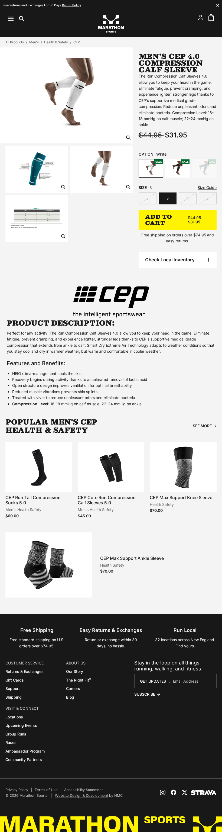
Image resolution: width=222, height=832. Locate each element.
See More (202, 426)
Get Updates (153, 681)
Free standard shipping (30, 639)
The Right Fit (78, 680)
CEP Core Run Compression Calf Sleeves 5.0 (107, 500)
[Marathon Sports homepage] (111, 24)
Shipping (13, 697)
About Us (76, 663)
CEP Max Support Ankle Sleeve (132, 558)
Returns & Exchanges (24, 671)
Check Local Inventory (170, 259)
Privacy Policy (16, 790)
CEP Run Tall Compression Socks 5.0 (33, 500)
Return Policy (71, 5)
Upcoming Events (21, 725)
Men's (34, 42)
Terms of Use (46, 790)
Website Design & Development (81, 795)
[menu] (16, 18)
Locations (14, 717)
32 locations (166, 639)
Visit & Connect (22, 708)
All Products (14, 42)
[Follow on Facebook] (173, 792)
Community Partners (23, 759)
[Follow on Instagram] (162, 792)
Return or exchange (102, 639)
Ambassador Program (25, 751)
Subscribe (144, 694)
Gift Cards (14, 680)
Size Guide (207, 187)
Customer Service (24, 663)
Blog (70, 697)
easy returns (177, 241)
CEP (76, 42)
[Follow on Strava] (204, 792)
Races (11, 742)
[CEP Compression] (111, 301)
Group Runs (15, 734)
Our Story (74, 671)
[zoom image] (128, 138)
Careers (73, 688)
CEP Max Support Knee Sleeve (181, 497)
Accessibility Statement (83, 790)
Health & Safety (56, 42)
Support (12, 688)
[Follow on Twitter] (184, 792)
